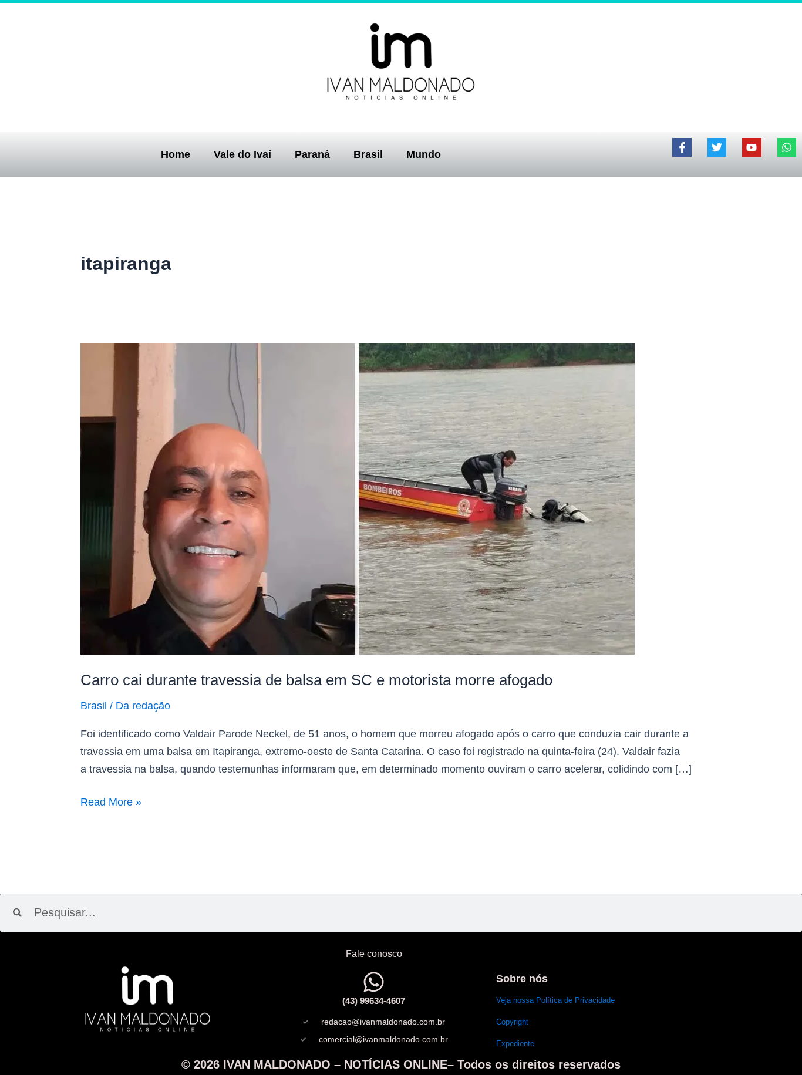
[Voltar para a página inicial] (401, 61)
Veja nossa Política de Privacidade (555, 1000)
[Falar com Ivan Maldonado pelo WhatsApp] (373, 981)
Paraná (312, 154)
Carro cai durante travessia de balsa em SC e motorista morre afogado (316, 680)
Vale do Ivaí (242, 154)
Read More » (110, 801)
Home (175, 154)
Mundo (423, 154)
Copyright (512, 1021)
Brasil (368, 154)
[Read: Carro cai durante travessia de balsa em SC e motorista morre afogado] (357, 498)
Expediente (515, 1043)
